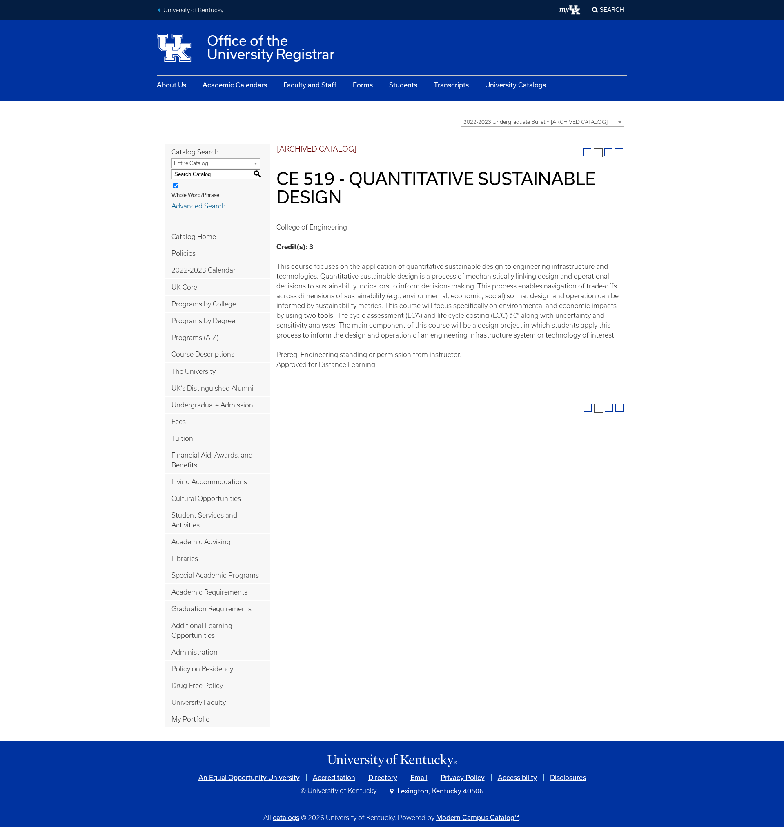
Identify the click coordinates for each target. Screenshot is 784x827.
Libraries (185, 558)
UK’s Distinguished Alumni (213, 388)
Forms (363, 85)
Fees (179, 421)
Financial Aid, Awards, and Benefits (212, 460)
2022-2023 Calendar (204, 270)
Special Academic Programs (215, 575)
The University (194, 371)
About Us (171, 85)
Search (612, 9)
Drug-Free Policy (197, 685)
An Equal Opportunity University (249, 777)
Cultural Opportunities (206, 498)
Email (419, 777)
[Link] (392, 760)
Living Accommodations (209, 481)
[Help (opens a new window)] (619, 152)
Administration (195, 652)
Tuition (182, 438)
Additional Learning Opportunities (202, 630)
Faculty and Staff (309, 85)
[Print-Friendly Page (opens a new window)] (608, 152)
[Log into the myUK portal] (570, 10)
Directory (382, 777)
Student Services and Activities (204, 520)
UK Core (184, 287)
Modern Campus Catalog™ (477, 817)
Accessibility (517, 777)
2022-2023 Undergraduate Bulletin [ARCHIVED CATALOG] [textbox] (535, 122)
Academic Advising (201, 541)
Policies (184, 253)
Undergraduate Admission (212, 405)
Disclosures (568, 777)
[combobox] (542, 122)
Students (403, 85)
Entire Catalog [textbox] (191, 163)
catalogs (286, 817)
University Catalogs (515, 85)
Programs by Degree (203, 320)
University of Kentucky (193, 10)
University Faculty (199, 702)
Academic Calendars (235, 85)
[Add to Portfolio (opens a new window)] (587, 152)
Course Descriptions (203, 354)
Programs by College (204, 304)
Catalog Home (194, 236)
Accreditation (334, 777)
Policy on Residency (202, 669)
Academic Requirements (209, 592)
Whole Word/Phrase (195, 195)
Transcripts (451, 85)
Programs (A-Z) (195, 337)
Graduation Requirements (212, 608)
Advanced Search (199, 206)
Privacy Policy (463, 777)
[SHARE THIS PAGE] (598, 152)
